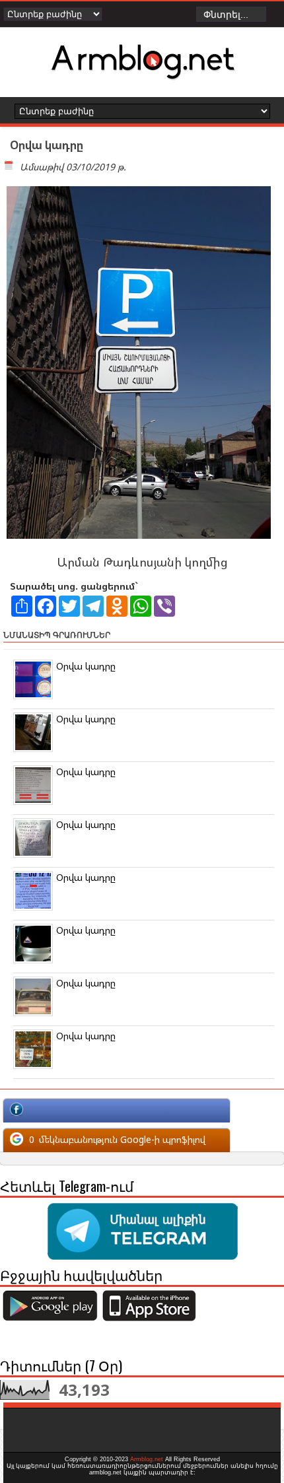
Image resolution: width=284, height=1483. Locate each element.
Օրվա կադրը (86, 666)
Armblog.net (146, 1459)
